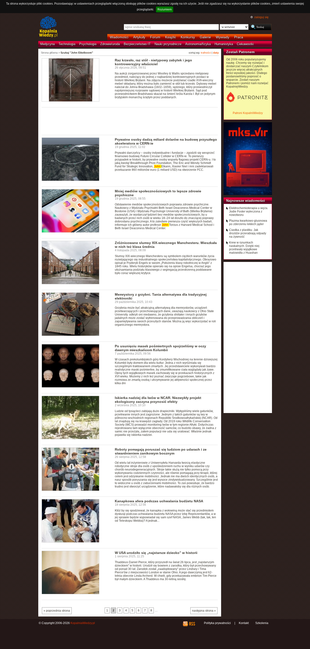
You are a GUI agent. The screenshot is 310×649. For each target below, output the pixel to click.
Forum (155, 37)
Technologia (67, 44)
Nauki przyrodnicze (168, 44)
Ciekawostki (245, 44)
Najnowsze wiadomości (245, 201)
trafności (206, 52)
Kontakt (244, 623)
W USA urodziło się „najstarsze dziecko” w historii (156, 553)
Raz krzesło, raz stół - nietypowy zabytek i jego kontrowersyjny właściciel (153, 62)
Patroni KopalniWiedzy (248, 113)
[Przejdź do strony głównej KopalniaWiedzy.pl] (48, 27)
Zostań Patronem (240, 52)
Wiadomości (119, 37)
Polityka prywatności (217, 623)
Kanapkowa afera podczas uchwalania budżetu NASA (159, 501)
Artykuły (139, 37)
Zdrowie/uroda (110, 44)
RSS (192, 623)
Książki (170, 37)
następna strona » (204, 610)
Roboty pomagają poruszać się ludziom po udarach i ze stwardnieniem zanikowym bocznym (161, 451)
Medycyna (47, 44)
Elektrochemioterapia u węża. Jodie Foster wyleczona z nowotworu (248, 211)
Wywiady (222, 37)
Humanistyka (224, 44)
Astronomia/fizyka (198, 44)
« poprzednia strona (57, 610)
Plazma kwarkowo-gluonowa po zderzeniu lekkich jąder (248, 222)
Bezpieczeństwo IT (137, 44)
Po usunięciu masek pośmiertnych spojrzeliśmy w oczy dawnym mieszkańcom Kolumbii (160, 348)
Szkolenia (261, 623)
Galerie (205, 37)
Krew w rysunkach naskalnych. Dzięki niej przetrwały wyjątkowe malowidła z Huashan (244, 247)
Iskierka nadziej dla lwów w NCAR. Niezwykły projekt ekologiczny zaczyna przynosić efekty (158, 400)
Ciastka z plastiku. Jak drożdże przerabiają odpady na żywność (247, 233)
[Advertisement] (130, 121)
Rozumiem (164, 9)
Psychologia (87, 44)
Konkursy (188, 37)
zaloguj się (261, 17)
